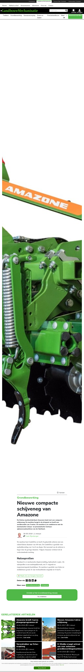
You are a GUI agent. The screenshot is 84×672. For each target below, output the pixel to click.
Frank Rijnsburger (32, 536)
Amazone (44, 585)
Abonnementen (25, 6)
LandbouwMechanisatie (44, 1)
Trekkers (6, 15)
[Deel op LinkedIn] (33, 580)
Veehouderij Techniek (74, 1)
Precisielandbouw (53, 15)
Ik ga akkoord (42, 668)
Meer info (62, 665)
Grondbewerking (16, 15)
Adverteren (35, 6)
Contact (50, 6)
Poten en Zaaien (40, 16)
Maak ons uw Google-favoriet (31, 576)
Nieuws (4, 6)
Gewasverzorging (29, 15)
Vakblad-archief (14, 6)
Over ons (43, 6)
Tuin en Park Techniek (59, 1)
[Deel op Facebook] (30, 580)
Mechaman (32, 1)
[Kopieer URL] (36, 580)
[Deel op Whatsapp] (27, 580)
